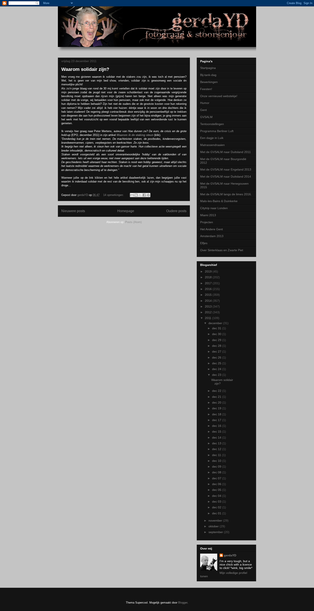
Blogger (182, 602)
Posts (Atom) (133, 222)
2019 (209, 271)
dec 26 (217, 357)
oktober (214, 526)
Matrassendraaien (212, 145)
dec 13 (217, 443)
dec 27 (217, 351)
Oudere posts (176, 211)
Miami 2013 (208, 215)
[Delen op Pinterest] (148, 195)
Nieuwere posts (73, 211)
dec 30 (217, 334)
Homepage (125, 211)
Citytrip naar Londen (214, 208)
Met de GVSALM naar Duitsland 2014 (225, 176)
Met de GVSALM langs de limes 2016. (226, 194)
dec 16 (217, 425)
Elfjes (203, 243)
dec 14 (217, 437)
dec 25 (217, 363)
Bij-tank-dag (208, 75)
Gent (203, 110)
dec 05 (217, 489)
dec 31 (217, 328)
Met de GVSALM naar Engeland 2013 (225, 169)
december (215, 323)
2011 (208, 318)
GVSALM (206, 117)
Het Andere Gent (211, 229)
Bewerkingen (209, 82)
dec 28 (217, 345)
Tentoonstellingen (212, 124)
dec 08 (217, 472)
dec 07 (217, 478)
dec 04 (217, 495)
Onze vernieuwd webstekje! (218, 96)
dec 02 (217, 507)
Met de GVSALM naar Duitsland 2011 (225, 152)
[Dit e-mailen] (132, 195)
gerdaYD (230, 555)
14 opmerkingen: (114, 195)
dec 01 (217, 513)
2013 (209, 306)
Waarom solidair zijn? (85, 69)
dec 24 (217, 369)
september (216, 532)
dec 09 (217, 466)
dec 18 (217, 414)
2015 (209, 294)
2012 (209, 312)
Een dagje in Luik (211, 138)
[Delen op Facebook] (144, 195)
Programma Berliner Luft (216, 131)
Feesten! (206, 89)
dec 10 (217, 460)
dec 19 (217, 408)
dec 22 (217, 390)
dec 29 (217, 340)
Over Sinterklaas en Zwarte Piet (221, 250)
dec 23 (217, 374)
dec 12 (217, 449)
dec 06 (217, 484)
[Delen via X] (140, 195)
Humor (204, 103)
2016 (209, 289)
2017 (209, 283)
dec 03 (217, 501)
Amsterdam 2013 (211, 236)
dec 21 (217, 396)
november (215, 520)
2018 (209, 277)
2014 (209, 300)
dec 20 (217, 402)
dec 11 (217, 455)
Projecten (206, 222)
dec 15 (217, 431)
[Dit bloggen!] (136, 195)
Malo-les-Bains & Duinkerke (219, 201)
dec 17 (217, 420)
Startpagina (208, 68)
